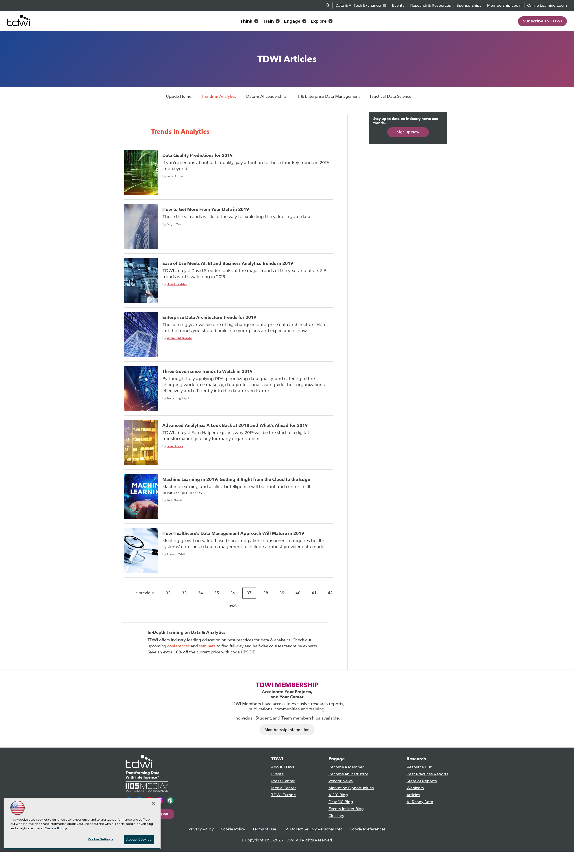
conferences (178, 646)
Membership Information (287, 729)
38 (265, 592)
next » (234, 605)
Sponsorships (469, 5)
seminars (207, 646)
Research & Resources (430, 5)
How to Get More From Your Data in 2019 (205, 209)
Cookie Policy (233, 829)
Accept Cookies (138, 839)
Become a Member (346, 767)
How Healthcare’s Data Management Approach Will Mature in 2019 (233, 533)
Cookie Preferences (368, 829)
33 (184, 592)
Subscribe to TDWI (542, 21)
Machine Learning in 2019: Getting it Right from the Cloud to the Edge (236, 479)
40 (298, 592)
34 (200, 592)
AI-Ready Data (420, 802)
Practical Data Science (390, 96)
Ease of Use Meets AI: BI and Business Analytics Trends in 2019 (227, 263)
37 (249, 592)
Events (398, 5)
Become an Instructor (348, 774)
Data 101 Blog (340, 802)
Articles (413, 795)
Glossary (336, 816)
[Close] (153, 803)
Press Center (283, 781)
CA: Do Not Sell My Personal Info (313, 829)
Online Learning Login (547, 5)
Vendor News (340, 781)
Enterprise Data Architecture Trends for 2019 (209, 317)
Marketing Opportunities (351, 788)
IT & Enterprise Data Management (328, 96)
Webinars (415, 788)
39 (281, 592)
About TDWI (282, 767)
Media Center (283, 788)
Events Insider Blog (346, 809)
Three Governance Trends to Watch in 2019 (207, 371)
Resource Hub (419, 767)
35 (216, 592)
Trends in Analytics (219, 96)
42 (330, 592)
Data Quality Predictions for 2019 (197, 155)
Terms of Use (264, 829)
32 (168, 592)
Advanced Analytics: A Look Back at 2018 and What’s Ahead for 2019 (235, 425)
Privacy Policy (201, 829)
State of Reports (422, 781)
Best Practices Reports (427, 774)
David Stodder (177, 284)
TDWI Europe (283, 795)
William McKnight (179, 338)
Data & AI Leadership (266, 96)
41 (314, 592)
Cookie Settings (100, 839)
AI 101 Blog (338, 795)
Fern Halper (175, 446)
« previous (145, 592)
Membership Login (504, 5)
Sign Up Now (408, 132)
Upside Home (178, 96)
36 (232, 592)
